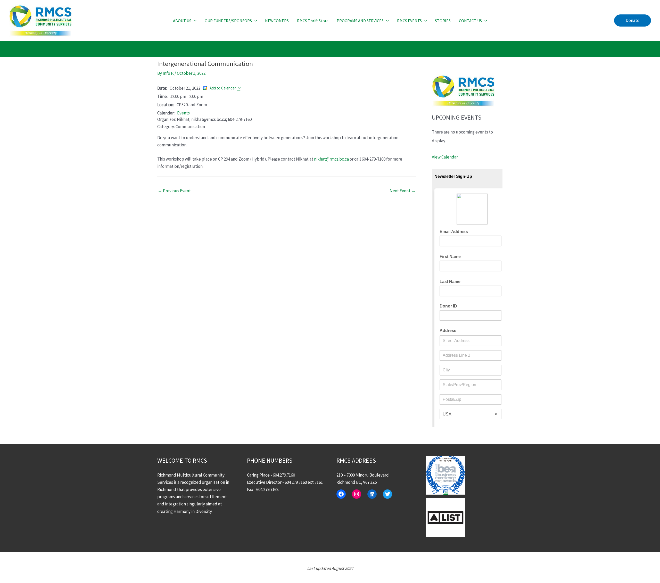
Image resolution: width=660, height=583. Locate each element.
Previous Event (174, 191)
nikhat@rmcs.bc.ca (331, 159)
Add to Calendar (223, 88)
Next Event (403, 191)
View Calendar (445, 157)
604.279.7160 (284, 475)
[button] (193, 21)
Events (183, 113)
